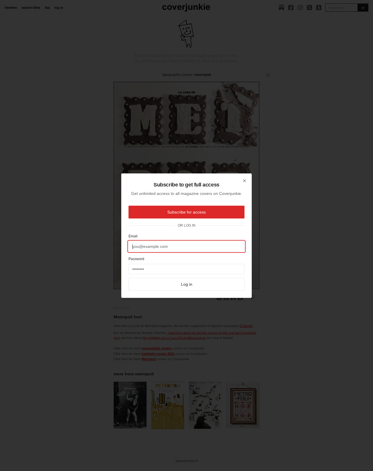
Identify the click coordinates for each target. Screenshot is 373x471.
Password (136, 259)
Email (133, 236)
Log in (186, 284)
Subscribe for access (186, 212)
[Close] (244, 180)
